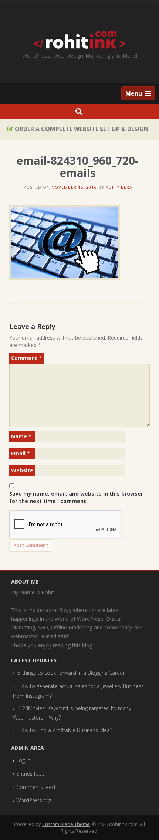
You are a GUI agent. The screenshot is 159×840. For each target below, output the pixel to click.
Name (21, 436)
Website (22, 470)
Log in (23, 760)
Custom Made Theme (66, 824)
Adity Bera (119, 187)
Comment (26, 357)
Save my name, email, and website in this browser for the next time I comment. (76, 497)
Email (20, 453)
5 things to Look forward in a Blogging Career (71, 672)
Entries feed (30, 773)
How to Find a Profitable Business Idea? (65, 730)
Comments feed (35, 786)
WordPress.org (33, 800)
